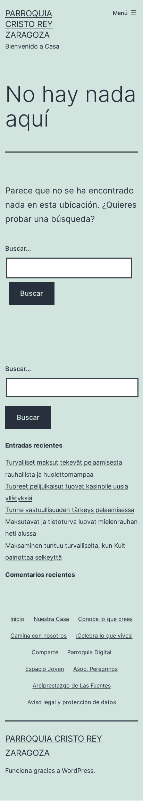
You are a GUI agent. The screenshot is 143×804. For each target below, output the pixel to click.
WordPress (77, 770)
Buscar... (18, 248)
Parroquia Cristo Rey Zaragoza (29, 24)
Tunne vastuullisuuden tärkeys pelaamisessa (69, 509)
